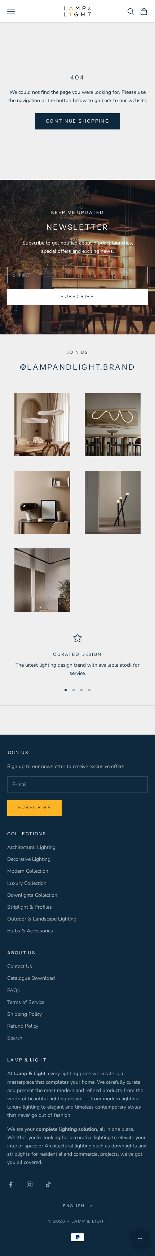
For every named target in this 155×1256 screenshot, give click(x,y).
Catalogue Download (31, 978)
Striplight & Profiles (29, 907)
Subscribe (77, 296)
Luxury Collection (26, 883)
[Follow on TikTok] (48, 1184)
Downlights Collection (32, 895)
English (74, 1205)
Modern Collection (27, 871)
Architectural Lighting (31, 847)
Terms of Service (25, 1002)
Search (14, 1038)
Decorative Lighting (28, 859)
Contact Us (19, 966)
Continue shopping (77, 121)
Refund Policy (22, 1026)
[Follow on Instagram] (29, 1184)
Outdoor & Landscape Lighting (41, 918)
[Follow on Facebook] (10, 1184)
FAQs (13, 990)
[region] (77, 656)
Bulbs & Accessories (30, 930)
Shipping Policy (24, 1014)
